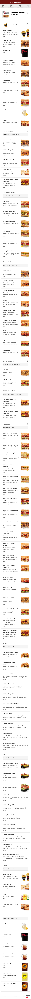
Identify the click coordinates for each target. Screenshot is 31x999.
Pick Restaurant (10, 6)
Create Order (20, 6)
